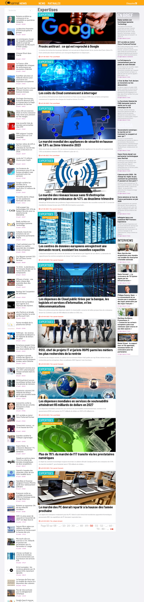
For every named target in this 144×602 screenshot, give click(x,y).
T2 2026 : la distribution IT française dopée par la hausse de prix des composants (26, 270)
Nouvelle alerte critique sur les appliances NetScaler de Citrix (25, 199)
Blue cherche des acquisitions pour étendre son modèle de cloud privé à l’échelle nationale (128, 256)
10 (63, 525)
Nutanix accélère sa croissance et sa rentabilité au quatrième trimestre (25, 19)
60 (110, 525)
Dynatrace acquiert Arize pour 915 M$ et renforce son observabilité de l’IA (25, 347)
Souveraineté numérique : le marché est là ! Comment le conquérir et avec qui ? (128, 133)
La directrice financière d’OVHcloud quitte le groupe (24, 30)
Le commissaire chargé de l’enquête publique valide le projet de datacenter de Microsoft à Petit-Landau (25, 43)
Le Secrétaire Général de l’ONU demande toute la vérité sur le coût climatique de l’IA (127, 104)
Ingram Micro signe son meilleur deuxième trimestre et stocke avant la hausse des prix (26, 529)
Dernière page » (113, 529)
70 (98, 529)
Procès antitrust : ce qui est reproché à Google (69, 46)
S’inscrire (130, 3)
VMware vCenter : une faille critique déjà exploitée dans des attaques (24, 282)
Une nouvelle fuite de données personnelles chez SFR (24, 125)
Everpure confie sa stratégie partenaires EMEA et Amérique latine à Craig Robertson (25, 496)
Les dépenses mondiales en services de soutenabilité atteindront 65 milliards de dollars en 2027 (73, 403)
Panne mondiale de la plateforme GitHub (24, 324)
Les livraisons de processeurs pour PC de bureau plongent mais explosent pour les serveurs (25, 172)
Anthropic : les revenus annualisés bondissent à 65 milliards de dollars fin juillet (25, 336)
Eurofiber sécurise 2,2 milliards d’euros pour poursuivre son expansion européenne (25, 79)
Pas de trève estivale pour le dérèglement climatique (24, 592)
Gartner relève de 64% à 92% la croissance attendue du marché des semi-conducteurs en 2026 (25, 148)
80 (103, 529)
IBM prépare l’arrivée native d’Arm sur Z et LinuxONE (24, 135)
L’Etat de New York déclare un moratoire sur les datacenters (128, 82)
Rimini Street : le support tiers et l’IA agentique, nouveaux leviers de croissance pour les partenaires (127, 347)
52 (101, 525)
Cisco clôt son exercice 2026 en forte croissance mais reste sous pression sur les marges (25, 114)
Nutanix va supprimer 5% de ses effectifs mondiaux (26, 507)
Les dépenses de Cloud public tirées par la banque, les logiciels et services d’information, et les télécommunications (74, 302)
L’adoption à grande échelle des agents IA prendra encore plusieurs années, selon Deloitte (25, 358)
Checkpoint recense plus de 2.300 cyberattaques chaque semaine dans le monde (25, 371)
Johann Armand (57, 521)
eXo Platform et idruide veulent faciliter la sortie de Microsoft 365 (25, 314)
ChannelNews (16, 3)
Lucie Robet (56, 56)
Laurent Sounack (57, 209)
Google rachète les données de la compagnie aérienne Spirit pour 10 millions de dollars (25, 186)
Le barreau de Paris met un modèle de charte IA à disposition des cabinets (25, 581)
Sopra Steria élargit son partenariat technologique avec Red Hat (128, 156)
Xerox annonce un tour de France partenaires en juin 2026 (128, 199)
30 (72, 525)
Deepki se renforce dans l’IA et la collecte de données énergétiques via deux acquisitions (25, 461)
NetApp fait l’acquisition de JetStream (25, 293)
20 (68, 525)
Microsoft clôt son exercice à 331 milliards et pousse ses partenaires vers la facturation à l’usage (25, 542)
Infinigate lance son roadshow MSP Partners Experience (127, 219)
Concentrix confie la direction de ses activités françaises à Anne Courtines (25, 406)
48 (81, 525)
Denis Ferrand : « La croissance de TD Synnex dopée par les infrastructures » (127, 277)
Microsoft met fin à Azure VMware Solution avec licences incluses (25, 90)
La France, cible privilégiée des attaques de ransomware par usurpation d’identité (25, 66)
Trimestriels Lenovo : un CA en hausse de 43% (25, 426)
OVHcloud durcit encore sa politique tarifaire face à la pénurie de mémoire (25, 382)
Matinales (54, 3)
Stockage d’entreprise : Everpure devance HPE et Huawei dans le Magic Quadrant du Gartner (25, 101)
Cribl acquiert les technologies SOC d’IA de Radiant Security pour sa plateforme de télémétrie (25, 211)
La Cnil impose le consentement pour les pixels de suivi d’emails (127, 62)
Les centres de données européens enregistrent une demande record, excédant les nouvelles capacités (73, 248)
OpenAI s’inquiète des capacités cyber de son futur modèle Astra (25, 472)
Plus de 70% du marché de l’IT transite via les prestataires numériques (76, 456)
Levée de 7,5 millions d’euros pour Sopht (24, 159)
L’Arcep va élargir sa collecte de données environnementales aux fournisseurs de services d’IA (25, 557)
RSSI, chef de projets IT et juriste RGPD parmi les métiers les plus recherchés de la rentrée (76, 351)
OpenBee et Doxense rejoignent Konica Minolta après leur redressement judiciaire (26, 484)
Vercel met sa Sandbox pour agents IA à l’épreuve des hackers (25, 304)
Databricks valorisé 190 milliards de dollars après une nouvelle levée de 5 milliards (26, 393)
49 (86, 525)
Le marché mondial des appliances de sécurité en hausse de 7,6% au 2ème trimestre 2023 (76, 143)
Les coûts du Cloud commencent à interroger (68, 93)
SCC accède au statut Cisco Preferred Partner (127, 43)
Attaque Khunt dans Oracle (23, 54)
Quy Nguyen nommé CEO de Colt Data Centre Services (25, 258)
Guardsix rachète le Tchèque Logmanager (24, 437)
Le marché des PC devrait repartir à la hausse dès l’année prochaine (76, 509)
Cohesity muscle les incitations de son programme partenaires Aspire (25, 235)
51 (96, 525)
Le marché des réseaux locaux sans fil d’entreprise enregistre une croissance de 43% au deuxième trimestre (76, 197)
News (42, 3)
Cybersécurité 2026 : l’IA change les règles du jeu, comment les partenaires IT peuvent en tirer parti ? (127, 177)
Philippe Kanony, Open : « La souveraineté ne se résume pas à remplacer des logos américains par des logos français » (127, 299)
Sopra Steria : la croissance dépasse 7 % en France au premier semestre (25, 449)
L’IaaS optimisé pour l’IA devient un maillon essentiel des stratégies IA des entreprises (25, 247)
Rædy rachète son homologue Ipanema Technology (125, 22)
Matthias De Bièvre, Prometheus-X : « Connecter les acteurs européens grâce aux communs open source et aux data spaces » (127, 323)
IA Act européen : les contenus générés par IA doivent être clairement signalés (25, 570)
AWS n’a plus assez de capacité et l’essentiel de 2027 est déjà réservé (25, 518)
